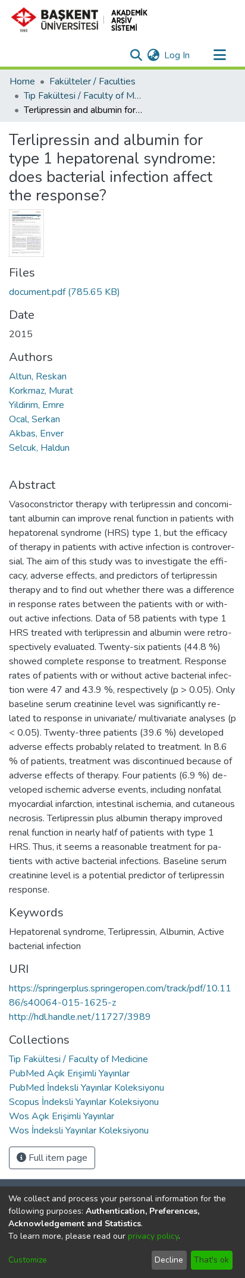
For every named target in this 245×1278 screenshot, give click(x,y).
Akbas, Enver (36, 433)
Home (22, 81)
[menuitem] (153, 55)
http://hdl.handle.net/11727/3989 (80, 1016)
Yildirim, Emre (36, 405)
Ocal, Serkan (34, 419)
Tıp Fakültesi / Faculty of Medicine (83, 95)
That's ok (211, 1260)
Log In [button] (177, 55)
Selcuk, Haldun (39, 447)
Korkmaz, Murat (41, 390)
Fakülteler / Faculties (92, 81)
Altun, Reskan (38, 376)
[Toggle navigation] (219, 55)
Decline (169, 1260)
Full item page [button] (56, 1157)
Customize (27, 1260)
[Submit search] (135, 55)
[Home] (84, 19)
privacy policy (153, 1236)
